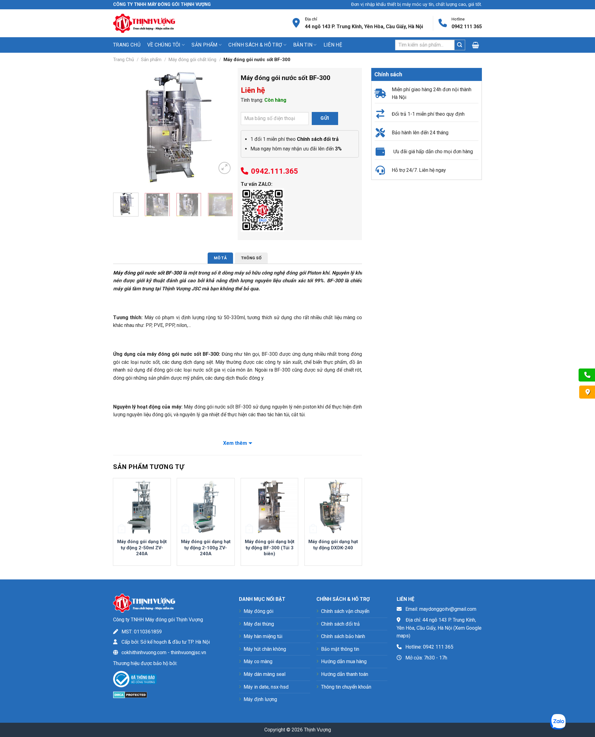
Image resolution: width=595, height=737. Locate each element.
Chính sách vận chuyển (345, 611)
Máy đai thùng (259, 624)
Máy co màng (258, 661)
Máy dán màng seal (264, 674)
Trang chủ (126, 45)
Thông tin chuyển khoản (346, 687)
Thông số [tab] (251, 258)
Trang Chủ (123, 59)
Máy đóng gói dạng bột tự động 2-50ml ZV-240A (142, 547)
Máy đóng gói (258, 611)
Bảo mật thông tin (340, 649)
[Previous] (123, 128)
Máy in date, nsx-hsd (266, 687)
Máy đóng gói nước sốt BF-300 (147, 273)
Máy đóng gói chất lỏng (192, 59)
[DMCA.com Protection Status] (130, 694)
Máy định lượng (260, 699)
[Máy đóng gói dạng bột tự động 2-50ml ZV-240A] (141, 506)
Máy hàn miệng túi (263, 636)
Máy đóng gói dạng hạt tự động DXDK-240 (333, 545)
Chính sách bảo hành (343, 636)
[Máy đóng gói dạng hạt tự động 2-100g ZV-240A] (205, 506)
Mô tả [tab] (220, 258)
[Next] (222, 128)
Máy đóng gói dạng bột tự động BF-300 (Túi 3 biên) (269, 547)
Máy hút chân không (265, 649)
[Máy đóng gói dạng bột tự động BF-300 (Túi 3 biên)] (269, 506)
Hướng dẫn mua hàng (344, 661)
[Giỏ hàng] (477, 45)
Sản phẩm (151, 59)
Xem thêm (235, 443)
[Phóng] (224, 168)
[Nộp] (459, 45)
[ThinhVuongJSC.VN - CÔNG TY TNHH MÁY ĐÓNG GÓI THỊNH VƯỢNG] (144, 23)
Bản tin (302, 45)
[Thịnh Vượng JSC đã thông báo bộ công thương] (134, 680)
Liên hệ (333, 45)
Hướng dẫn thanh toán (344, 674)
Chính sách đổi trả (340, 624)
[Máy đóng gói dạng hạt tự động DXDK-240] (333, 506)
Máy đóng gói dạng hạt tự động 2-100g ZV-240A (206, 547)
